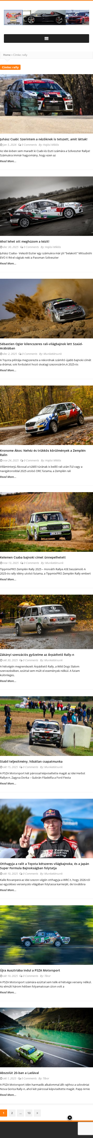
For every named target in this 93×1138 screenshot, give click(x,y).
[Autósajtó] (46, 17)
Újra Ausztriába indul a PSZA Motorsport (30, 970)
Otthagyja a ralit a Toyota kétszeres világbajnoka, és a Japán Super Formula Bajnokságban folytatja (44, 866)
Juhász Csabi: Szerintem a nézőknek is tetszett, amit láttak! (43, 139)
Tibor (47, 976)
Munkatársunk (52, 354)
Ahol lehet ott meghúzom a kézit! (24, 241)
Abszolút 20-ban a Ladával (19, 1073)
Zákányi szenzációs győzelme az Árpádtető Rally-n (37, 655)
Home (7, 55)
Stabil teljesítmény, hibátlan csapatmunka (31, 761)
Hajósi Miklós (51, 145)
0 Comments (29, 145)
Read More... (8, 161)
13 (29, 1113)
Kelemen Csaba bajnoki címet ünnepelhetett (33, 557)
